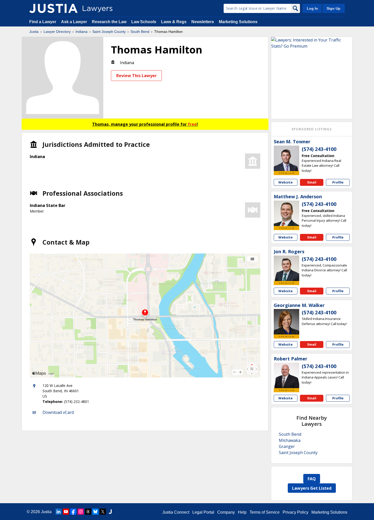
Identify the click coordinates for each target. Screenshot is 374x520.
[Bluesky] (95, 512)
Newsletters (202, 22)
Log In (312, 8)
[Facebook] (73, 512)
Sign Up (333, 8)
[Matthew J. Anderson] (286, 213)
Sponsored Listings (312, 129)
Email (311, 182)
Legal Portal (203, 512)
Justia (34, 32)
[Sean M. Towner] (286, 158)
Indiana (82, 32)
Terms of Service (265, 512)
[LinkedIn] (58, 512)
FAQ (312, 479)
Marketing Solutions (238, 22)
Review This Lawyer (136, 75)
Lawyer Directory (57, 32)
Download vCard (58, 412)
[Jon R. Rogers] (286, 268)
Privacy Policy (295, 512)
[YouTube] (66, 512)
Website (285, 182)
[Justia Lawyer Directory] (53, 8)
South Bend (140, 32)
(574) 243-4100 (319, 149)
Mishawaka (289, 440)
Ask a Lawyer (74, 22)
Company (226, 512)
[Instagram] (81, 512)
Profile (337, 182)
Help (242, 512)
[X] (103, 512)
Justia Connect (175, 512)
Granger (287, 446)
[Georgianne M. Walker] (286, 321)
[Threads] (88, 512)
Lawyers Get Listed (312, 488)
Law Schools (143, 22)
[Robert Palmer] (286, 375)
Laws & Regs (173, 22)
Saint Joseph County (109, 32)
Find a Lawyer (42, 22)
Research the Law (109, 22)
